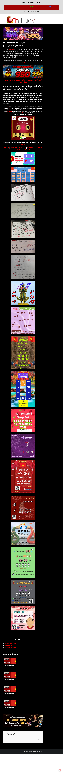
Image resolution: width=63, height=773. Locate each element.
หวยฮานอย (14, 109)
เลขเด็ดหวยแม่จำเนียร (11, 643)
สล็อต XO (24, 80)
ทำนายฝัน (24, 112)
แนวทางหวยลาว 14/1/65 (33, 740)
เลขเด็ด (7, 106)
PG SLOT (18, 80)
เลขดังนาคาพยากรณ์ (10, 647)
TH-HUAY (18, 46)
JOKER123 (12, 80)
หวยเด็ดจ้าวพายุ (9, 645)
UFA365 (12, 148)
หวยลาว (9, 108)
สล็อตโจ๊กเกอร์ (38, 80)
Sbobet (21, 150)
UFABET (6, 148)
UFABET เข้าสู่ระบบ (20, 148)
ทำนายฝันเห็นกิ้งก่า (11, 734)
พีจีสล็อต (30, 80)
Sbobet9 (27, 150)
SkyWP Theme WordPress (35, 751)
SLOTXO (6, 80)
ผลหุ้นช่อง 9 (9, 111)
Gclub (38, 148)
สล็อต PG (26, 82)
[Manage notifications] (60, 770)
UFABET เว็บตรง (31, 148)
